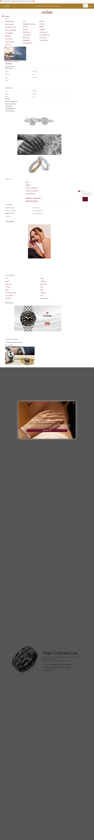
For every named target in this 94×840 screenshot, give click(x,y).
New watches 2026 (10, 27)
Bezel (6, 96)
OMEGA (7, 290)
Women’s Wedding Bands (11, 101)
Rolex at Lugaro (9, 42)
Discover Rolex (9, 21)
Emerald (7, 74)
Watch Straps (44, 298)
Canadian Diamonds (10, 207)
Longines (43, 281)
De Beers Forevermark (10, 210)
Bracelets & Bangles (32, 188)
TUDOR (42, 278)
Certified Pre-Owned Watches (13, 342)
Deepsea (41, 27)
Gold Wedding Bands (10, 108)
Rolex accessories (10, 30)
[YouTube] (8, 6)
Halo (6, 91)
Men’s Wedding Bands (10, 104)
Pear (6, 77)
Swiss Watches (9, 275)
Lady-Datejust (43, 32)
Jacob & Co (8, 284)
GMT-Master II (26, 32)
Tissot (42, 295)
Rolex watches (9, 24)
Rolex (7, 19)
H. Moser (7, 287)
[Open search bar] (83, 191)
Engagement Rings (9, 66)
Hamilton (43, 293)
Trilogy (34, 94)
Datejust (42, 24)
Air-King (41, 21)
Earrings (28, 185)
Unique (7, 94)
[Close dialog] (74, 403)
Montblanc (43, 284)
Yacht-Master (43, 40)
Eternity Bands (8, 106)
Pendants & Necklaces (32, 191)
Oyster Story (9, 39)
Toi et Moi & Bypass (10, 111)
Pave (34, 96)
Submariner (26, 40)
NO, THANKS (47, 435)
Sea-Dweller (26, 37)
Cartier (7, 281)
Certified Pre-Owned (11, 339)
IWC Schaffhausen (10, 293)
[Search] (85, 199)
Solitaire (34, 91)
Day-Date (25, 27)
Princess (35, 77)
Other (6, 80)
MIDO (41, 290)
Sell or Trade (9, 345)
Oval (34, 74)
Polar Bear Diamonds (38, 213)
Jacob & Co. (8, 216)
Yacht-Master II (27, 43)
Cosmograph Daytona (29, 24)
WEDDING (7, 99)
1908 (24, 21)
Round (6, 71)
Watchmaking (9, 33)
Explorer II (42, 29)
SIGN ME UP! (47, 430)
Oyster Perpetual (44, 35)
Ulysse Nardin (9, 295)
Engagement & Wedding (12, 61)
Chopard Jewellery (9, 213)
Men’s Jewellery (30, 193)
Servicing (8, 36)
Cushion (35, 71)
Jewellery (8, 179)
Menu (7, 16)
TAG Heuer (8, 298)
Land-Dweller (27, 35)
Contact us (8, 45)
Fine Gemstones (37, 207)
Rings (27, 182)
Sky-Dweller (42, 37)
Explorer (25, 29)
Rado (41, 287)
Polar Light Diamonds (38, 210)
